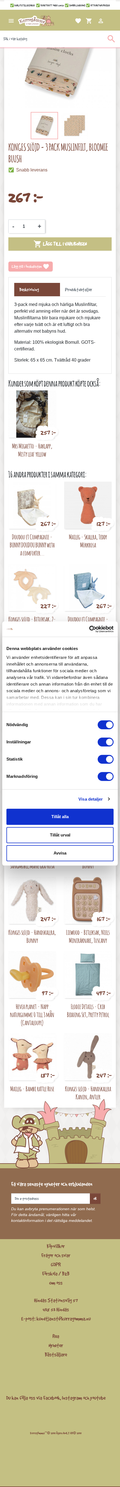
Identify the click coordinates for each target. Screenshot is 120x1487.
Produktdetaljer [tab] (78, 289)
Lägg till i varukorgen (60, 244)
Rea (55, 1336)
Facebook (51, 1398)
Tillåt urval (60, 835)
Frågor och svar (55, 1255)
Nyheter (56, 1345)
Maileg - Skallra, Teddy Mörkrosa (88, 540)
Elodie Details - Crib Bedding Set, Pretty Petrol (88, 1010)
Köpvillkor (56, 1246)
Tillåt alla (60, 816)
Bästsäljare (56, 1354)
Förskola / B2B (55, 1274)
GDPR (56, 1264)
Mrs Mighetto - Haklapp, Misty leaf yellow (32, 450)
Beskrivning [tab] (29, 289)
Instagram (72, 1398)
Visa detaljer (90, 799)
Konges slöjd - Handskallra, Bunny (32, 936)
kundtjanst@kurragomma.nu (64, 1319)
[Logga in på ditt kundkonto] (94, 21)
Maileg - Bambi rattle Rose (32, 1088)
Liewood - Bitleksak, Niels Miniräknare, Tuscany (88, 936)
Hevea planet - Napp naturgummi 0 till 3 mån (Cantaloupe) (32, 1014)
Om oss (56, 1283)
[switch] (106, 742)
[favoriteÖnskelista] (71, 21)
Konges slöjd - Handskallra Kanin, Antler (88, 1092)
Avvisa (60, 853)
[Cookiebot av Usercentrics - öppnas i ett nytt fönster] (89, 629)
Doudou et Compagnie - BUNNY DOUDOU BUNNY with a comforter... (32, 544)
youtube (97, 1398)
